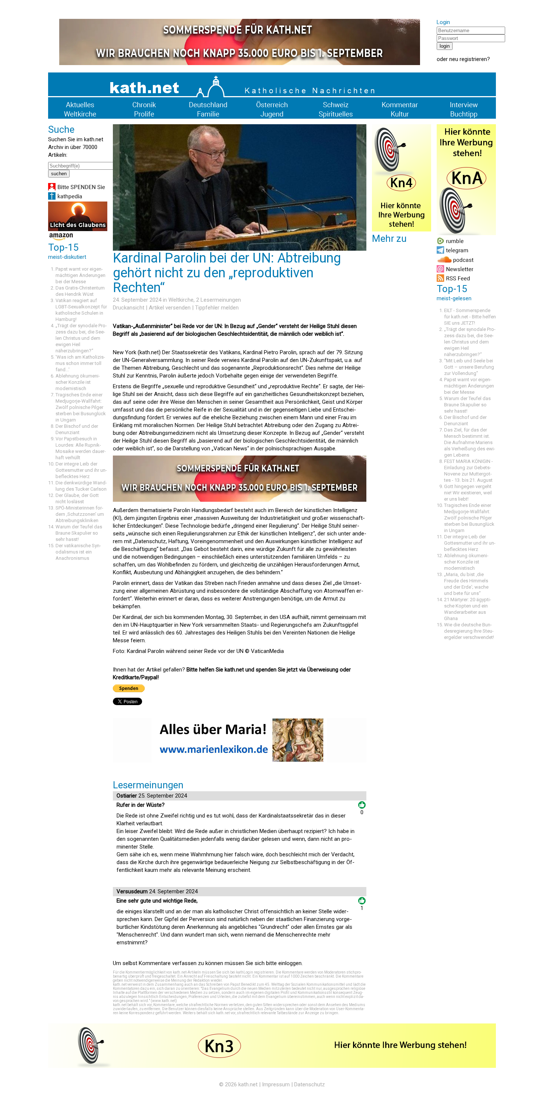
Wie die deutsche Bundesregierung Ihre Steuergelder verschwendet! (469, 631)
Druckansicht (128, 307)
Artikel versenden (170, 307)
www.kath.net (163, 1001)
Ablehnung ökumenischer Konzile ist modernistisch (78, 382)
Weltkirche (181, 300)
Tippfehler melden (217, 307)
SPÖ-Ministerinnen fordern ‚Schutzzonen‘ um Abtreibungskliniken (80, 514)
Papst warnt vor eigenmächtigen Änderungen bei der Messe (80, 275)
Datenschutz (309, 1084)
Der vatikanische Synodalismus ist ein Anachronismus (78, 552)
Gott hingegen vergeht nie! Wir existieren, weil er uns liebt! (468, 493)
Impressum (276, 1084)
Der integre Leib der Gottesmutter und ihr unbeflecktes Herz (81, 470)
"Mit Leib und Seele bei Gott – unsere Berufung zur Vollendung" (469, 367)
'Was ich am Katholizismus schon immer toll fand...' (80, 363)
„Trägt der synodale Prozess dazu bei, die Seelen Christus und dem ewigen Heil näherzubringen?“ (81, 338)
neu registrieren (468, 59)
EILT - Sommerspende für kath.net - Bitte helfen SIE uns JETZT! (470, 317)
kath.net (248, 1084)
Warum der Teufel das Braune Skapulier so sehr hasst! (79, 533)
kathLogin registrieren (255, 972)
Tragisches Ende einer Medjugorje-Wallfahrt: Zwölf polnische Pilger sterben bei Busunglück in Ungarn (81, 407)
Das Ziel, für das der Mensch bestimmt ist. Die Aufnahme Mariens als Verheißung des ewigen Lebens (469, 442)
